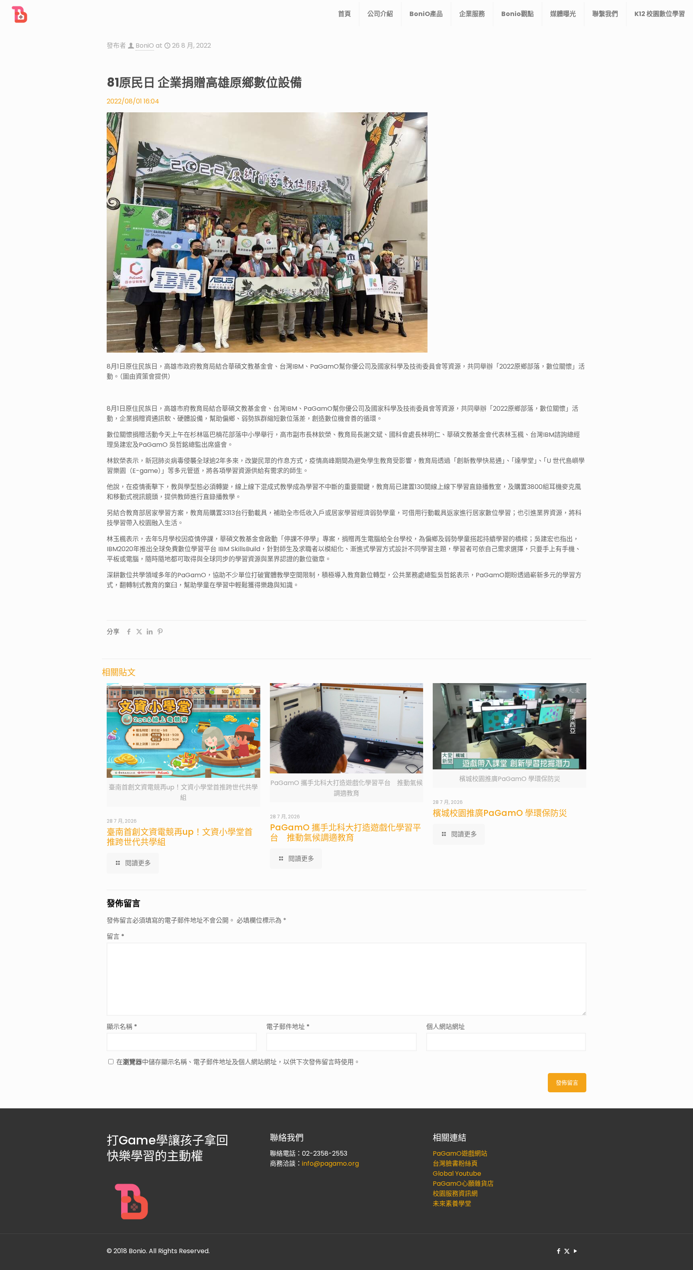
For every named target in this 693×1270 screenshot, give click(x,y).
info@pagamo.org (330, 1163)
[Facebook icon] (558, 1251)
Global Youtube (457, 1173)
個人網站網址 (445, 1026)
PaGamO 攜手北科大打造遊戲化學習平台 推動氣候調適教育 (345, 832)
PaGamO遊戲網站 (460, 1153)
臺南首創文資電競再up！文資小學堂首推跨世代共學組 (180, 837)
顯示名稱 (122, 1026)
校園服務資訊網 (455, 1193)
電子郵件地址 (288, 1026)
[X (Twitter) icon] (567, 1251)
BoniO (145, 45)
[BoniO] (20, 14)
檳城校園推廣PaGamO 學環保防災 (500, 813)
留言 (115, 936)
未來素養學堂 (452, 1203)
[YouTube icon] (575, 1251)
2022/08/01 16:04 (133, 101)
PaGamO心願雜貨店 (463, 1183)
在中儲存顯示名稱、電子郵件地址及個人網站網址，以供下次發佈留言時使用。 (238, 1062)
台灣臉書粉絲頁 (455, 1163)
